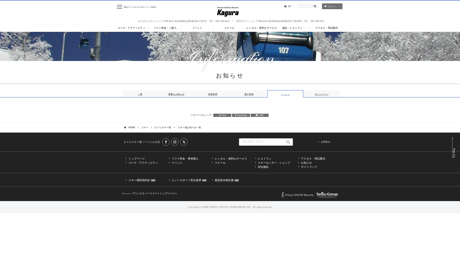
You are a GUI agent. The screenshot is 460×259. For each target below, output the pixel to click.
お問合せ (325, 141)
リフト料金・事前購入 (185, 158)
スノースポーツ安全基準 (186, 180)
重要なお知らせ (176, 94)
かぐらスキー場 (163, 127)
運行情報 (249, 94)
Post (224, 115)
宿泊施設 (263, 166)
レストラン (264, 158)
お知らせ (306, 162)
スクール (220, 162)
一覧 (140, 94)
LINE (261, 115)
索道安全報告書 (224, 180)
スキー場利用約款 (139, 180)
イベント (285, 94)
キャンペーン (322, 94)
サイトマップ (309, 166)
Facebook (242, 115)
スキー (144, 127)
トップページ (136, 158)
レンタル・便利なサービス (231, 158)
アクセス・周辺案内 (313, 158)
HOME (131, 127)
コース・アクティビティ (143, 162)
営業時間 (212, 94)
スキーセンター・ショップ (274, 162)
